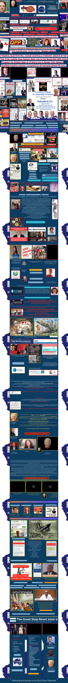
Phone (55, 115)
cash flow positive (62, 100)
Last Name (55, 112)
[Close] (64, 6)
